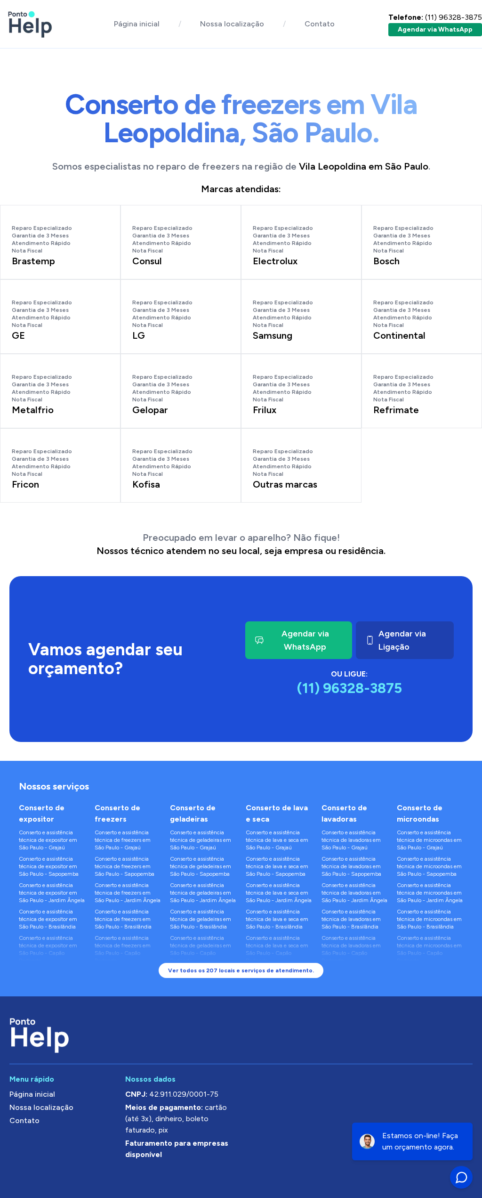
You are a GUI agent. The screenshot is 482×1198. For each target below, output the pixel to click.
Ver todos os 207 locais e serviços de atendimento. (241, 970)
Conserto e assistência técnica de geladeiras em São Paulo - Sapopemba (200, 866)
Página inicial (137, 23)
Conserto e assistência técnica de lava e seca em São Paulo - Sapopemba (277, 866)
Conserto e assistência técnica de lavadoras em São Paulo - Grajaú (351, 840)
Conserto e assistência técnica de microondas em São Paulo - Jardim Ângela (430, 893)
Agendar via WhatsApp (435, 29)
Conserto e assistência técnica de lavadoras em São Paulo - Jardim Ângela (354, 893)
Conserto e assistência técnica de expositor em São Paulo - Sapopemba (49, 866)
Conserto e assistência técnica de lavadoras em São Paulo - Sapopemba (351, 866)
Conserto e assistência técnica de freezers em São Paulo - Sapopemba (124, 866)
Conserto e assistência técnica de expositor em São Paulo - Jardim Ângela (52, 893)
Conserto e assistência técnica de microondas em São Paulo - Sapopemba (429, 866)
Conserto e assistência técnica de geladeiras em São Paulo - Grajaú (200, 840)
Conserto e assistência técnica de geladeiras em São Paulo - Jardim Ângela (203, 893)
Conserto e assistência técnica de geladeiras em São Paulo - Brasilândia (200, 919)
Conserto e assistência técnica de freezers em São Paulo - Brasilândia (123, 919)
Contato (320, 23)
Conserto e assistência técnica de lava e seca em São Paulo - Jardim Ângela (279, 893)
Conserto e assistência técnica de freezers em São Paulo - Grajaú (123, 840)
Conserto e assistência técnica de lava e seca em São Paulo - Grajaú (277, 840)
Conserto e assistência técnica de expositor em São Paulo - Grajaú (48, 840)
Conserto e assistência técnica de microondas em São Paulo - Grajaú (429, 840)
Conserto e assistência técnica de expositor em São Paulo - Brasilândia (48, 919)
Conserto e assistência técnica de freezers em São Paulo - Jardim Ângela (128, 893)
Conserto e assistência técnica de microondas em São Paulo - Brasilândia (429, 919)
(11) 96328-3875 (435, 17)
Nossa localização (232, 23)
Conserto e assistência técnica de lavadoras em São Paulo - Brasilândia (351, 919)
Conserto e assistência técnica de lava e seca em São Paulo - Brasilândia (277, 919)
